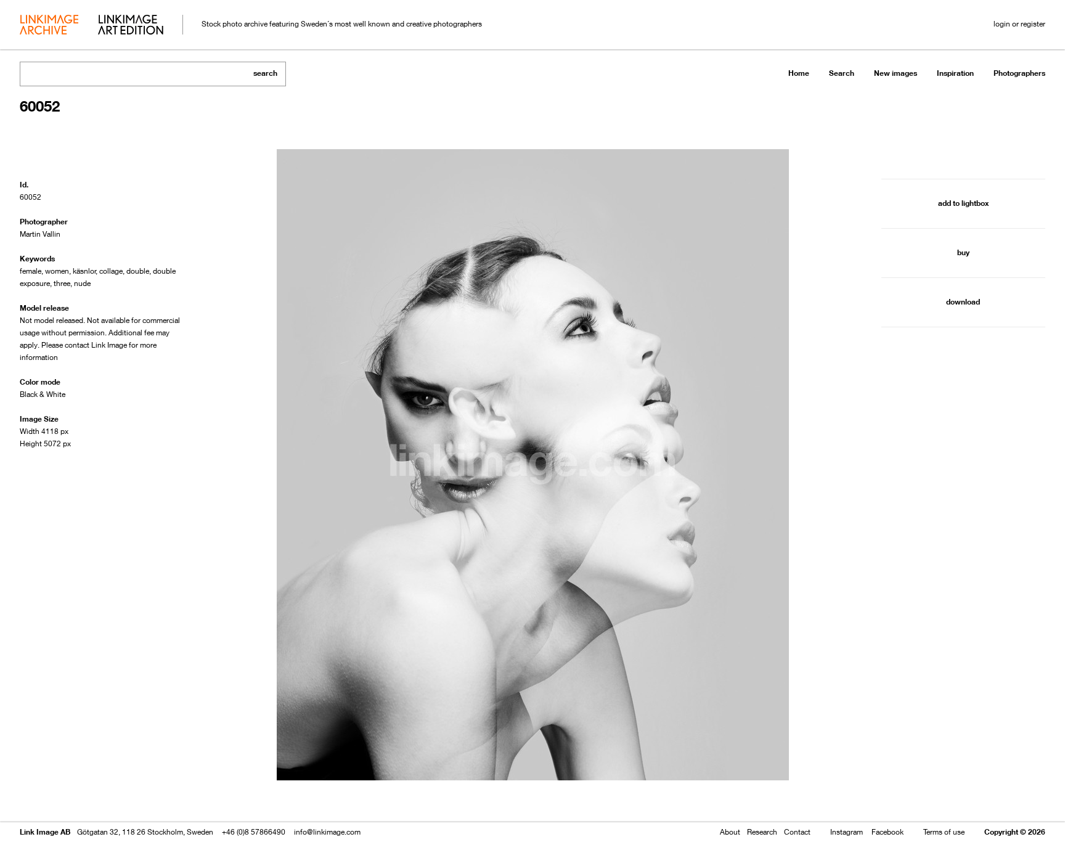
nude (82, 283)
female (30, 271)
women (57, 271)
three (62, 283)
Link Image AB (45, 831)
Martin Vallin (40, 234)
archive (49, 26)
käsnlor (84, 271)
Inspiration (955, 73)
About (730, 831)
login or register (1019, 23)
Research (762, 831)
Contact (797, 831)
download (963, 301)
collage (111, 271)
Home (798, 73)
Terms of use (944, 831)
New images (895, 73)
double (137, 271)
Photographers (1019, 73)
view (84, 797)
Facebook (887, 831)
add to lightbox (963, 203)
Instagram (846, 831)
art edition (130, 26)
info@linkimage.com (327, 831)
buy (963, 252)
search (265, 73)
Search (841, 73)
